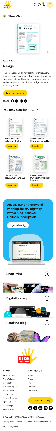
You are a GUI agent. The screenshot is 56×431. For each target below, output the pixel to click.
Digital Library (16, 298)
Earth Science (9, 379)
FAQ (29, 383)
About (30, 375)
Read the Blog (16, 323)
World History (8, 409)
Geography (7, 383)
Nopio (15, 426)
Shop (6, 370)
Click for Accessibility (42, 421)
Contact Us (35, 370)
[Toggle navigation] (50, 5)
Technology (8, 405)
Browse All (34, 110)
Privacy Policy (8, 421)
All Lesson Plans (15, 16)
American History (10, 375)
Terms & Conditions (24, 421)
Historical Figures (10, 386)
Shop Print (14, 274)
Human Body (8, 390)
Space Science (9, 401)
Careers (31, 386)
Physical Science (10, 398)
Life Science (8, 394)
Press (30, 379)
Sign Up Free (16, 225)
